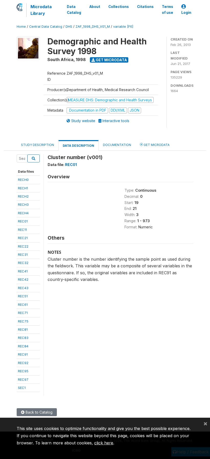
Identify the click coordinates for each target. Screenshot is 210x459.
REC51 (23, 296)
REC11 (22, 230)
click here (103, 442)
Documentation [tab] (117, 145)
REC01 (23, 221)
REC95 (23, 371)
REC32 (23, 263)
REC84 (23, 346)
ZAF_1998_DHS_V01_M (93, 26)
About (94, 7)
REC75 (23, 321)
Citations (145, 7)
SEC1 (22, 388)
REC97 (23, 379)
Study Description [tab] (37, 145)
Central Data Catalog (45, 26)
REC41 (23, 271)
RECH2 (23, 196)
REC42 (23, 279)
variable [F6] (123, 26)
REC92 (23, 363)
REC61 (23, 304)
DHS (69, 26)
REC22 (23, 246)
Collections (118, 7)
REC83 (23, 338)
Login (186, 13)
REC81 (23, 329)
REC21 (23, 238)
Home (21, 26)
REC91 (23, 354)
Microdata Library (41, 10)
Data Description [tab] (78, 146)
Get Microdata (111, 60)
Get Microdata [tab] (156, 145)
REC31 (23, 254)
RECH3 (23, 204)
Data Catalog (74, 9)
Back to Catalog (38, 412)
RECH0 (23, 180)
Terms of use (167, 9)
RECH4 (23, 213)
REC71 (23, 313)
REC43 (23, 288)
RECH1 (23, 188)
